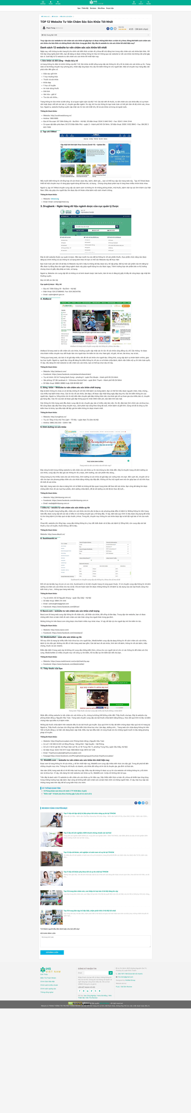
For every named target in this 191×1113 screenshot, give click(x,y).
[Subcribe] (111, 973)
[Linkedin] (87, 990)
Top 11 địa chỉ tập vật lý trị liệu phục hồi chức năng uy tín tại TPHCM (90, 813)
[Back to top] (35, 183)
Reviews (93, 8)
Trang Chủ (46, 16)
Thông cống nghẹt (46, 992)
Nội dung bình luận (47, 933)
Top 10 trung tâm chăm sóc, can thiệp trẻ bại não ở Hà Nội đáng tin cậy (91, 891)
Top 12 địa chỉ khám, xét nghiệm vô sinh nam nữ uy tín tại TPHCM (89, 852)
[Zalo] (139, 802)
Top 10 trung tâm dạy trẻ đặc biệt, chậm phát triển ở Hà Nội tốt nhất (90, 911)
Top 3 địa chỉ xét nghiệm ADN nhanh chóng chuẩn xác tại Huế (87, 833)
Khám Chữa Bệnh (67, 16)
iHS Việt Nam (96, 2)
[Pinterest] (115, 28)
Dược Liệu (110, 8)
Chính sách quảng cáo (48, 989)
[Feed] (95, 990)
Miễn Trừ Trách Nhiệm (48, 978)
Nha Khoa (101, 8)
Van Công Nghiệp (90, 996)
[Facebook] (107, 28)
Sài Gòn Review (126, 987)
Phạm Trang (50, 28)
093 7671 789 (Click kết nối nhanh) (130, 974)
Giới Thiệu (44, 974)
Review (56, 16)
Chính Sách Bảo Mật (47, 981)
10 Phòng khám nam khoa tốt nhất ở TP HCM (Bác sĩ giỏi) (65, 791)
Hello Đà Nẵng (102, 996)
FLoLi (118, 987)
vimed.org (55, 199)
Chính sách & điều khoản (49, 985)
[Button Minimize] (148, 35)
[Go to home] (35, 169)
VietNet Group (130, 980)
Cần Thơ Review (91, 998)
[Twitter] (111, 28)
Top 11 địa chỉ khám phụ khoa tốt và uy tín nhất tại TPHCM (86, 872)
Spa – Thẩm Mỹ (82, 8)
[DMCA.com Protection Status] (75, 1003)
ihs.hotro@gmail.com (125, 977)
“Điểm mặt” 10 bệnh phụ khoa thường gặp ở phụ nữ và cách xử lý (67, 794)
